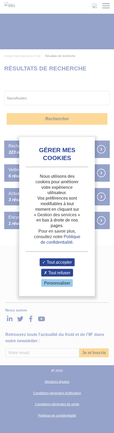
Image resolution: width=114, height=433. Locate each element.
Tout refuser (58, 272)
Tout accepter (59, 262)
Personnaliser (57, 283)
